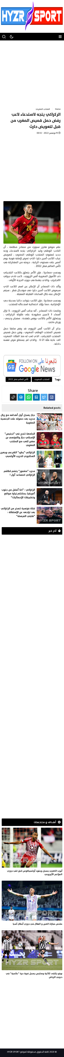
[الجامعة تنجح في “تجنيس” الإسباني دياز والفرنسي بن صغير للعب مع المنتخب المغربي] (31, 440)
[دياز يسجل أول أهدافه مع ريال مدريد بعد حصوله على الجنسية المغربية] (31, 421)
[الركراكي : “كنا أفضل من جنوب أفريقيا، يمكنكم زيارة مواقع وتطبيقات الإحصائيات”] (31, 496)
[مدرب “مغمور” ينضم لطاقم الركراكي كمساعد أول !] (31, 477)
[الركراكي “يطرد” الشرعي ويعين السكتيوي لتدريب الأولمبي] (31, 459)
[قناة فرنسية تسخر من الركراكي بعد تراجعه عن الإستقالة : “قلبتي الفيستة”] (31, 515)
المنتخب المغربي (43, 109)
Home (58, 109)
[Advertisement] (32, 72)
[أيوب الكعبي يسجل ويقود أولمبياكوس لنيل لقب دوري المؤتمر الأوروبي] (32, 852)
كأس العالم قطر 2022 (18, 379)
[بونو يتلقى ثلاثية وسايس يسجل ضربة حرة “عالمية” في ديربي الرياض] (32, 955)
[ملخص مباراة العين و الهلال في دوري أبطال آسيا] (32, 903)
